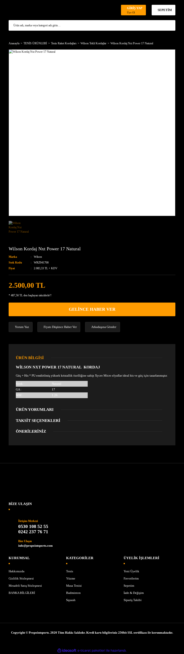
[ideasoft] (66, 650)
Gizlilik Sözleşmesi (21, 578)
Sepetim (129, 585)
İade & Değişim (134, 593)
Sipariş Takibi (133, 600)
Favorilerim (131, 578)
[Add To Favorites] (171, 258)
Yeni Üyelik (131, 571)
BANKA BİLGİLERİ (22, 593)
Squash (70, 600)
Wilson (38, 256)
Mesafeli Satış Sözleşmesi (25, 585)
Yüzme (70, 578)
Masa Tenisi (74, 585)
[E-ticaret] (91, 650)
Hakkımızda (16, 571)
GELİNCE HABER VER (92, 309)
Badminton (73, 593)
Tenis (69, 571)
